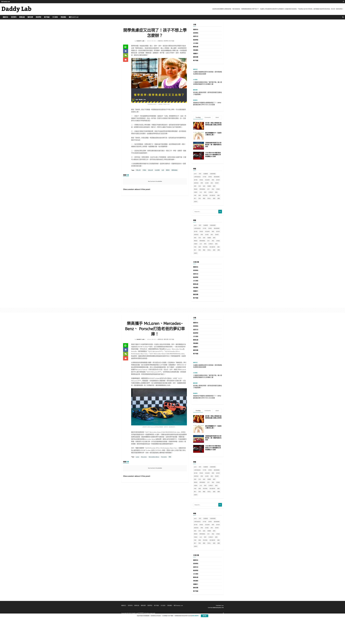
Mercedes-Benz (154, 457)
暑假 (214, 186)
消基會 (195, 192)
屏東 (202, 183)
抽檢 (204, 186)
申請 (195, 195)
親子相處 (47, 17)
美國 (200, 195)
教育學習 (38, 17)
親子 (195, 198)
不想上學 (138, 170)
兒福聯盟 (205, 173)
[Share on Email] (125, 60)
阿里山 (209, 198)
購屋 (204, 198)
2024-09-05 (151, 41)
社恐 (163, 170)
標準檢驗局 (202, 189)
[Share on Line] (125, 47)
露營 (214, 198)
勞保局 (210, 176)
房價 (195, 186)
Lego (137, 457)
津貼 (213, 189)
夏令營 (195, 180)
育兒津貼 (205, 195)
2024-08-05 (151, 339)
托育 (200, 186)
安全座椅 (207, 180)
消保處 (218, 189)
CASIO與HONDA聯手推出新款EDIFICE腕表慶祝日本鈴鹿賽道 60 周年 (213, 154)
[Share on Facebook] (125, 51)
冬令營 (204, 176)
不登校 (144, 170)
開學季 (168, 170)
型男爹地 (13, 17)
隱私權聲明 (195, 615)
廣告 (212, 183)
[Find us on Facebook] (343, 1)
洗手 (208, 189)
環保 (205, 192)
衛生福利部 (212, 195)
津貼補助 (63, 17)
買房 (200, 198)
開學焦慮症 (174, 170)
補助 (218, 195)
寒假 (213, 180)
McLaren (144, 457)
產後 (216, 192)
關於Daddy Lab (5, 2)
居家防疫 (196, 183)
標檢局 (195, 189)
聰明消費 (30, 17)
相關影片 (195, 53)
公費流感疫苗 (197, 176)
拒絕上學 (150, 170)
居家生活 (195, 36)
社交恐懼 (157, 170)
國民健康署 (216, 176)
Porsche (164, 457)
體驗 (219, 198)
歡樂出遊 (22, 17)
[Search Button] (343, 17)
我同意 (204, 615)
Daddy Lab (16, 9)
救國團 (209, 186)
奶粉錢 (201, 180)
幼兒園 (206, 183)
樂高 (170, 457)
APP (195, 173)
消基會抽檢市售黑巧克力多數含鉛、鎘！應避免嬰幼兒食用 (213, 144)
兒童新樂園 (212, 173)
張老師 (216, 183)
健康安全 (5, 17)
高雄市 (195, 201)
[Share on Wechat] (125, 55)
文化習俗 (55, 17)
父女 (201, 192)
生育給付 (211, 192)
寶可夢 (218, 180)
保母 (200, 173)
